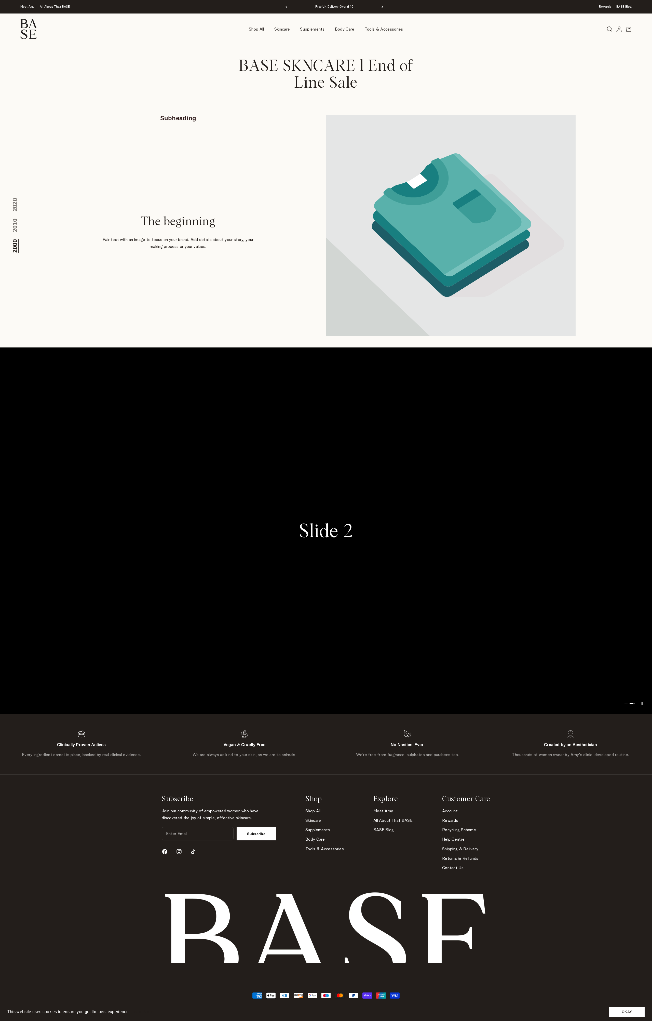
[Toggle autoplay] (642, 704)
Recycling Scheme (459, 829)
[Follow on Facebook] (165, 852)
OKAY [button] (627, 1012)
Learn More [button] (142, 1012)
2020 (14, 204)
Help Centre (453, 839)
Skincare (282, 29)
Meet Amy (27, 6)
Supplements (312, 29)
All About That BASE (55, 6)
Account (450, 811)
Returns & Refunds (460, 858)
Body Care (345, 29)
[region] (326, 530)
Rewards (605, 6)
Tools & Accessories (384, 29)
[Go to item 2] (632, 703)
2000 (14, 246)
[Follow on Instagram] (179, 852)
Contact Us (453, 867)
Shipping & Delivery (460, 849)
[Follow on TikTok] (193, 852)
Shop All (256, 29)
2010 (14, 225)
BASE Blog (624, 6)
